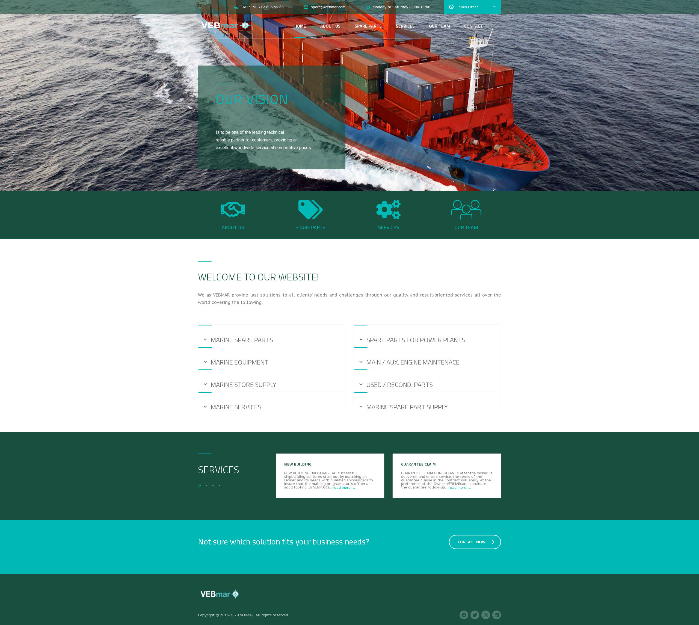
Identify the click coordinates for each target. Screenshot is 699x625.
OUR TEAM (439, 26)
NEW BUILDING (298, 464)
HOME (300, 26)
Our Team (466, 227)
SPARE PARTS (368, 26)
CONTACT (473, 26)
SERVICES (405, 26)
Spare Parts (310, 227)
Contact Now (471, 542)
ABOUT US (330, 26)
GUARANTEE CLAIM (418, 464)
